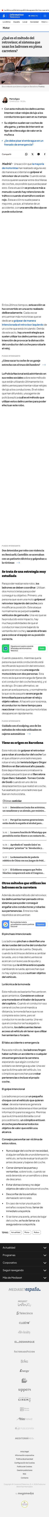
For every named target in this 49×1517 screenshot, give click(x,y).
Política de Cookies (24, 1466)
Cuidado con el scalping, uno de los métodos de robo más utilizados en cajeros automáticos (22, 730)
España (16, 22)
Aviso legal (24, 1452)
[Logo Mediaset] (24, 1291)
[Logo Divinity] (24, 1332)
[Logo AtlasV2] (25, 1419)
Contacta (24, 1478)
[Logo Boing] (24, 1361)
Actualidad (15, 1232)
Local (25, 22)
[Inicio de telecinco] (4, 15)
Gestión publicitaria (24, 1470)
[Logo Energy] (24, 1370)
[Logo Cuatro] (24, 1322)
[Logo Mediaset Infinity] (24, 1303)
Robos (36, 1232)
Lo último (6, 22)
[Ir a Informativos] (16, 15)
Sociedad (34, 22)
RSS (24, 1474)
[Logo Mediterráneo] (24, 1438)
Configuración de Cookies (24, 1463)
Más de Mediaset (12, 1277)
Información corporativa (24, 1455)
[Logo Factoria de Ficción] (24, 1351)
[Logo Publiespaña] (24, 1428)
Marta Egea (14, 99)
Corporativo (10, 1262)
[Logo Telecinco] (24, 1313)
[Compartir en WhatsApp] (26, 154)
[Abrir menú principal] (45, 15)
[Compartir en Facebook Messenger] (38, 154)
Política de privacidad (24, 1459)
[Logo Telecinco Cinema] (24, 1399)
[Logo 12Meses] (24, 1409)
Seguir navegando (13, 1270)
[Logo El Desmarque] (24, 1342)
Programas (9, 1255)
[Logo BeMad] (24, 1380)
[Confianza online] (24, 1506)
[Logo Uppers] (24, 1390)
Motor (6, 27)
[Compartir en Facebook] (44, 154)
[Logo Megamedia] (26, 1493)
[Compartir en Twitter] (32, 154)
